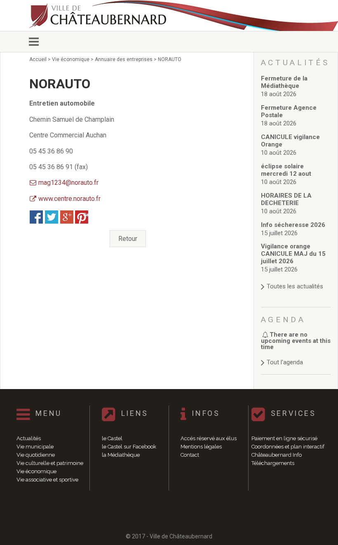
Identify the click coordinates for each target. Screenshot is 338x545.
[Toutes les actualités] (296, 278)
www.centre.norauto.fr (69, 199)
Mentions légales (201, 447)
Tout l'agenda (285, 362)
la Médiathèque (121, 455)
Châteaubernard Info (276, 455)
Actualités (28, 438)
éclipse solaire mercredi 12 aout (286, 170)
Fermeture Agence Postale (289, 111)
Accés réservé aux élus (209, 438)
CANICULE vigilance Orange (290, 140)
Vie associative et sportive (47, 480)
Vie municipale (35, 447)
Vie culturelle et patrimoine (49, 463)
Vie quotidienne (35, 455)
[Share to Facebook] (36, 217)
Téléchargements (272, 463)
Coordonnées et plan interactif (287, 447)
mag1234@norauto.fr (68, 182)
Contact (190, 455)
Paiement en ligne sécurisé (284, 438)
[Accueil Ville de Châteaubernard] (99, 15)
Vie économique (36, 471)
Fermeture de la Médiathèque (284, 82)
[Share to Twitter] (51, 217)
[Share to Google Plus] (66, 217)
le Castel (112, 438)
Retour (127, 239)
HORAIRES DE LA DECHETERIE (286, 199)
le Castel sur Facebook (129, 447)
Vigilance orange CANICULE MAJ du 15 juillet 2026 (293, 254)
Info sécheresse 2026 (293, 225)
